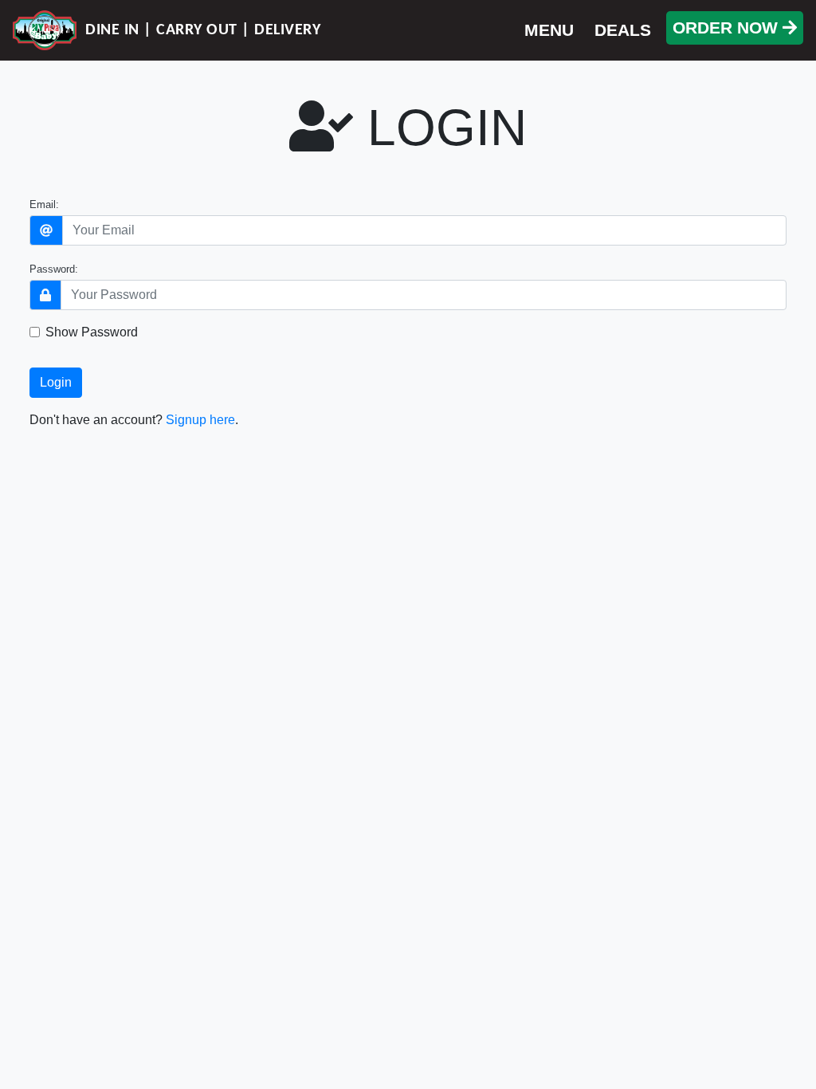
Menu (549, 30)
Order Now (728, 27)
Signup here (200, 420)
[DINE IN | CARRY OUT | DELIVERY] (44, 30)
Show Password (91, 332)
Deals (622, 30)
